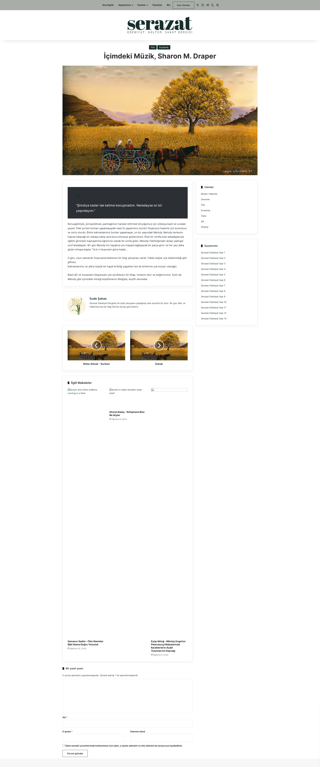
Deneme (205, 199)
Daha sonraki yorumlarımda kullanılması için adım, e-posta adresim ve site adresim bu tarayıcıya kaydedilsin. (124, 745)
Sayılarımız (124, 5)
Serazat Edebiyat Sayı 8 (213, 291)
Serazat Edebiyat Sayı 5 (213, 274)
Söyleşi (204, 227)
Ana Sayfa (108, 5)
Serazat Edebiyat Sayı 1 (213, 252)
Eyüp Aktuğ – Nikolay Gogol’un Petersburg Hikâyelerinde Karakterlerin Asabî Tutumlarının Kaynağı (168, 646)
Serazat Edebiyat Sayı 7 (213, 285)
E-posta (67, 731)
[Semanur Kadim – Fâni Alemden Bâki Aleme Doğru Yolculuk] (86, 513)
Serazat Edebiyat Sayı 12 (213, 313)
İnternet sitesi (137, 731)
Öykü (203, 215)
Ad (64, 717)
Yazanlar (157, 5)
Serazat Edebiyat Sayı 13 (213, 318)
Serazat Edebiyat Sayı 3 (213, 263)
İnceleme (163, 47)
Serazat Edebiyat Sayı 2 (213, 258)
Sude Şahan (98, 298)
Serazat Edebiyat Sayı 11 (213, 307)
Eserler (142, 5)
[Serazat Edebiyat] (160, 25)
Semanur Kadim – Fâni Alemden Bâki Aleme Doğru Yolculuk (85, 643)
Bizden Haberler (209, 193)
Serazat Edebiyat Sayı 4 (213, 269)
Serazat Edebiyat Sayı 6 (213, 280)
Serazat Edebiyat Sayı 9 (213, 296)
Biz (168, 5)
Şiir (202, 221)
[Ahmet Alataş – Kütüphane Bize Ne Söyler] (127, 398)
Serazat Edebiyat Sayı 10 (213, 302)
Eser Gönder (183, 5)
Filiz (153, 47)
